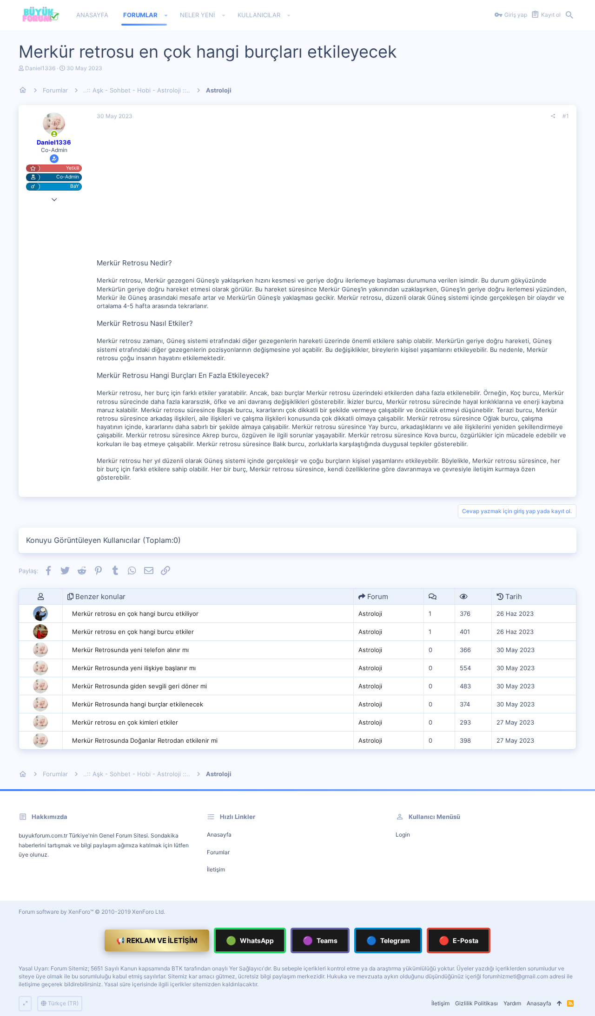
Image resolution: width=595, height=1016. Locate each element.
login (403, 834)
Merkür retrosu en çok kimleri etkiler (125, 722)
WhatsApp (250, 940)
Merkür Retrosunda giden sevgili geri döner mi (139, 686)
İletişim (216, 869)
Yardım (512, 1003)
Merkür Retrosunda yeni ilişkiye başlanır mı (134, 668)
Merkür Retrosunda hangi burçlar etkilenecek (137, 704)
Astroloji (370, 613)
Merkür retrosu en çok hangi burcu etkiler (133, 631)
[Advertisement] (333, 193)
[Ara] (569, 15)
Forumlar (218, 852)
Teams (320, 940)
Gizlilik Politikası (476, 1003)
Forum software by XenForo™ (92, 911)
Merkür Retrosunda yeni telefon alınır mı (130, 649)
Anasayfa (219, 834)
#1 (565, 115)
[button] (166, 15)
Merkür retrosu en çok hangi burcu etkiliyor (135, 613)
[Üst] (559, 1003)
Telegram (388, 940)
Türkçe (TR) (62, 1003)
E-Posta (458, 940)
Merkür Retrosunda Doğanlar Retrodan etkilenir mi (145, 740)
